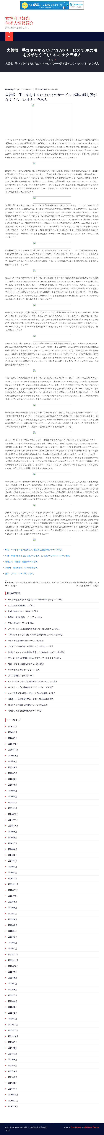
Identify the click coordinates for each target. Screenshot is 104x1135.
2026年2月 (12, 732)
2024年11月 (13, 820)
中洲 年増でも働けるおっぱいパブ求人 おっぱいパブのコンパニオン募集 (37, 556)
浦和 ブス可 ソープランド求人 (19, 574)
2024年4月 (12, 861)
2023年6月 (12, 919)
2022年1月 (12, 1019)
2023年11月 (13, 890)
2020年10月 (13, 1106)
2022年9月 (12, 972)
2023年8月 (12, 908)
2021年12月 (13, 1025)
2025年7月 (12, 773)
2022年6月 (12, 989)
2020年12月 (13, 1095)
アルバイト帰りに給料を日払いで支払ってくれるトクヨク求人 (34, 658)
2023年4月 (12, 931)
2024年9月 (12, 832)
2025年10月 (13, 756)
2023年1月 (12, 949)
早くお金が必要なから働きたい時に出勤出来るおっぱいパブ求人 (35, 599)
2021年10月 (13, 1036)
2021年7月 (12, 1054)
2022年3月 (12, 1007)
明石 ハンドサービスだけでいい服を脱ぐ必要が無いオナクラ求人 (33, 550)
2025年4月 (12, 791)
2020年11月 (13, 1101)
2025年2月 (12, 802)
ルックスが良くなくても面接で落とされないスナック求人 (32, 681)
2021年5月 (12, 1065)
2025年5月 (12, 785)
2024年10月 (13, 826)
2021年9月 (12, 1042)
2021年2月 (12, 1083)
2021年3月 (12, 1077)
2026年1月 (12, 738)
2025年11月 (13, 750)
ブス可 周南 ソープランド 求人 (21, 623)
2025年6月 (12, 779)
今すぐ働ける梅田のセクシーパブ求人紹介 (26, 640)
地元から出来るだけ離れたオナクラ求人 (25, 711)
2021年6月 (12, 1060)
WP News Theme (91, 1127)
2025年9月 (12, 761)
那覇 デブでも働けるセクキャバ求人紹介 (26, 664)
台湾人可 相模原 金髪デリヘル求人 (21, 562)
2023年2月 (12, 943)
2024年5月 (12, 855)
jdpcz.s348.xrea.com (24, 89)
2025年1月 (12, 808)
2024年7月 (12, 843)
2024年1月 (12, 878)
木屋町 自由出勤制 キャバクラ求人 (21, 568)
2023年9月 (12, 902)
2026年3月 (12, 726)
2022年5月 (12, 995)
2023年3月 (12, 937)
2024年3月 (12, 867)
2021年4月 (12, 1071)
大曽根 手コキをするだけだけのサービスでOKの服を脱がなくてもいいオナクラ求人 (52, 63)
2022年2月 (12, 1013)
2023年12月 (13, 884)
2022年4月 (12, 1001)
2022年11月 (13, 960)
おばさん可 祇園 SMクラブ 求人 (21, 605)
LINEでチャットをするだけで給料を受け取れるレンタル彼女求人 (35, 635)
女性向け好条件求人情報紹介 (19, 20)
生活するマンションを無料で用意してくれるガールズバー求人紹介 (36, 652)
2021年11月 (13, 1030)
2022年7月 (12, 984)
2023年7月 (12, 913)
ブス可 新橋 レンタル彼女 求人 (21, 676)
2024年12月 (13, 814)
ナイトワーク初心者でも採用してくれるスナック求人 (30, 646)
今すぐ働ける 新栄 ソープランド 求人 (24, 670)
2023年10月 (13, 896)
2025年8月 (12, 767)
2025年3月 (12, 797)
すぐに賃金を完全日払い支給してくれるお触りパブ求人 (31, 693)
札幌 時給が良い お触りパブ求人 (23, 611)
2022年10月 (13, 966)
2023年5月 (12, 925)
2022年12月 (13, 954)
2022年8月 (12, 978)
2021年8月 (12, 1048)
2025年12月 (13, 744)
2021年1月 (12, 1089)
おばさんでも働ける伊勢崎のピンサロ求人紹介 (28, 705)
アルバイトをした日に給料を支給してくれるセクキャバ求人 (33, 629)
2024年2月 (12, 873)
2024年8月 (12, 837)
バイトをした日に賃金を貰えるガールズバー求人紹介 (30, 687)
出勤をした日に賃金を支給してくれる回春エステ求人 (30, 699)
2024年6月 (12, 849)
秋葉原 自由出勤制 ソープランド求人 (25, 617)
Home (50, 59)
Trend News (76, 1127)
